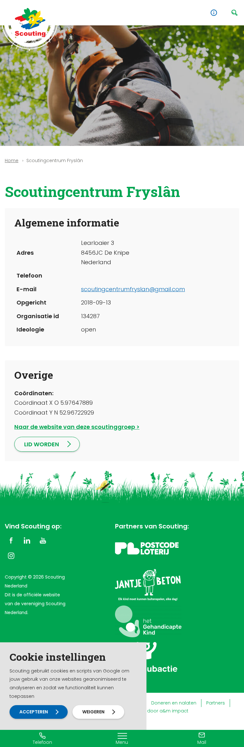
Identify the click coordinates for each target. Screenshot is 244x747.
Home (11, 160)
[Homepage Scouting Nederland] (30, 22)
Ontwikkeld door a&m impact (155, 711)
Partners (215, 703)
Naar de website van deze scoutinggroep (74, 427)
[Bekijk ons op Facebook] (11, 540)
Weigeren (93, 712)
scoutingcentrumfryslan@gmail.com (133, 289)
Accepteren (33, 712)
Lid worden (41, 444)
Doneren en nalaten (173, 703)
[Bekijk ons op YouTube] (43, 540)
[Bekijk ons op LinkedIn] (27, 540)
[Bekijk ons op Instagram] (11, 555)
